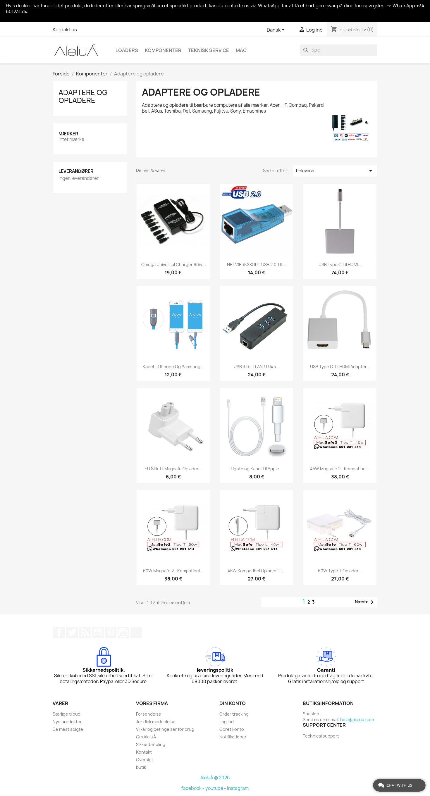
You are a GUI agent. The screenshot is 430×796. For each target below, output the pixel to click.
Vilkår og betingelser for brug (165, 729)
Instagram (123, 632)
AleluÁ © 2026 (215, 778)
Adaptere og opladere (83, 96)
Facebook (59, 632)
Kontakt (144, 752)
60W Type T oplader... (340, 570)
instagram (238, 788)
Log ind (226, 721)
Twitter (72, 632)
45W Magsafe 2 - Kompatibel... (340, 468)
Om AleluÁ (146, 737)
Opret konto (231, 729)
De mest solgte (68, 729)
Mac (241, 50)
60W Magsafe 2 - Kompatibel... (173, 570)
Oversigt (144, 759)
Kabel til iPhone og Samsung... (173, 366)
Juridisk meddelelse (156, 721)
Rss (85, 632)
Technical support (321, 736)
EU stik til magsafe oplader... (173, 468)
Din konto (232, 703)
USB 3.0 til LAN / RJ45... (256, 366)
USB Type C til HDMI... (340, 264)
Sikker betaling (150, 744)
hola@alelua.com (357, 719)
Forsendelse (148, 714)
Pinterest (110, 632)
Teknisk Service (208, 50)
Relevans (335, 170)
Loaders (127, 50)
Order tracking (234, 714)
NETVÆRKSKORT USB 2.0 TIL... (256, 264)
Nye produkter (67, 721)
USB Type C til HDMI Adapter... (340, 366)
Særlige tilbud (66, 714)
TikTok (136, 632)
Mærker (68, 134)
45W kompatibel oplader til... (257, 570)
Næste (365, 602)
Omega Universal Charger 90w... (173, 264)
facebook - (193, 788)
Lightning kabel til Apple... (257, 468)
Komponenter (163, 50)
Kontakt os (65, 29)
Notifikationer (233, 737)
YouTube (98, 632)
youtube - (216, 788)
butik (141, 767)
